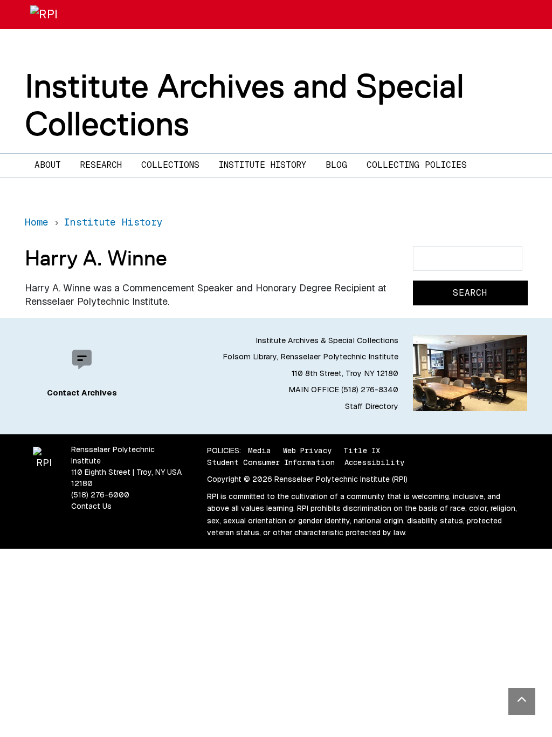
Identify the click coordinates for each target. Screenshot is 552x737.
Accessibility (374, 462)
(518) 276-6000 (100, 495)
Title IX (361, 450)
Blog (336, 164)
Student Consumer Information (271, 462)
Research (101, 164)
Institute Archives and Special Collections (244, 104)
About (47, 164)
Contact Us (91, 506)
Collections (170, 164)
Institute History (262, 164)
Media (259, 450)
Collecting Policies (417, 164)
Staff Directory (371, 406)
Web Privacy (307, 450)
